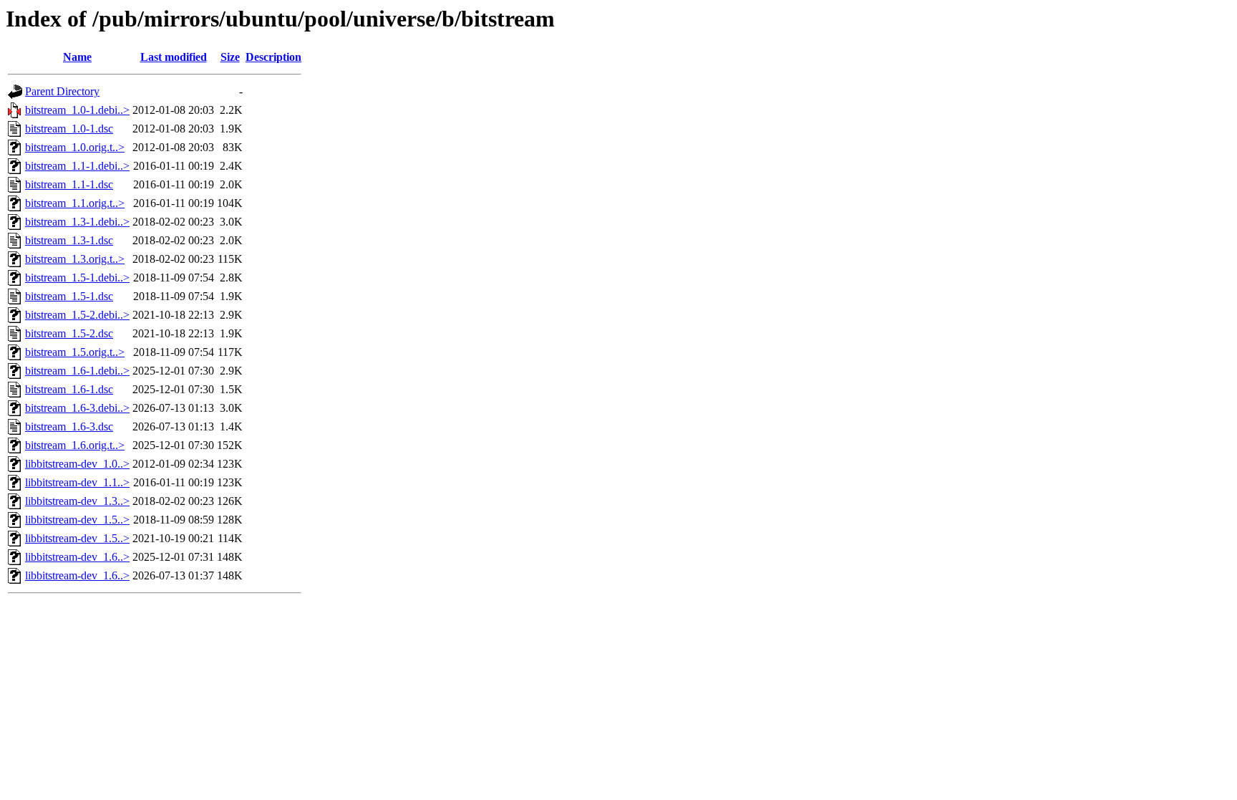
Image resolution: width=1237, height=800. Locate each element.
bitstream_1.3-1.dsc (69, 240)
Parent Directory (62, 91)
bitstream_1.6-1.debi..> (77, 371)
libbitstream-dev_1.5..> (77, 520)
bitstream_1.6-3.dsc (69, 426)
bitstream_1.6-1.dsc (69, 389)
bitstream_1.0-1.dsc (69, 128)
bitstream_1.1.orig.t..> (75, 203)
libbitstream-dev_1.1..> (77, 482)
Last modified (173, 57)
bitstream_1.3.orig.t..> (75, 259)
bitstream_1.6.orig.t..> (75, 445)
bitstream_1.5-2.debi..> (77, 315)
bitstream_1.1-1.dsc (69, 184)
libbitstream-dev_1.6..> (77, 557)
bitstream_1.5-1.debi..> (77, 277)
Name (77, 57)
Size (230, 57)
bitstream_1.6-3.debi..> (77, 408)
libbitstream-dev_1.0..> (77, 464)
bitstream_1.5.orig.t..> (75, 352)
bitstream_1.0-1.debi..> (77, 110)
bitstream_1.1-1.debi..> (77, 166)
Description (273, 57)
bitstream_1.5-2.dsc (69, 333)
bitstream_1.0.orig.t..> (75, 147)
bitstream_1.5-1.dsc (69, 296)
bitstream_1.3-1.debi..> (77, 222)
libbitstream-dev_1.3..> (77, 501)
